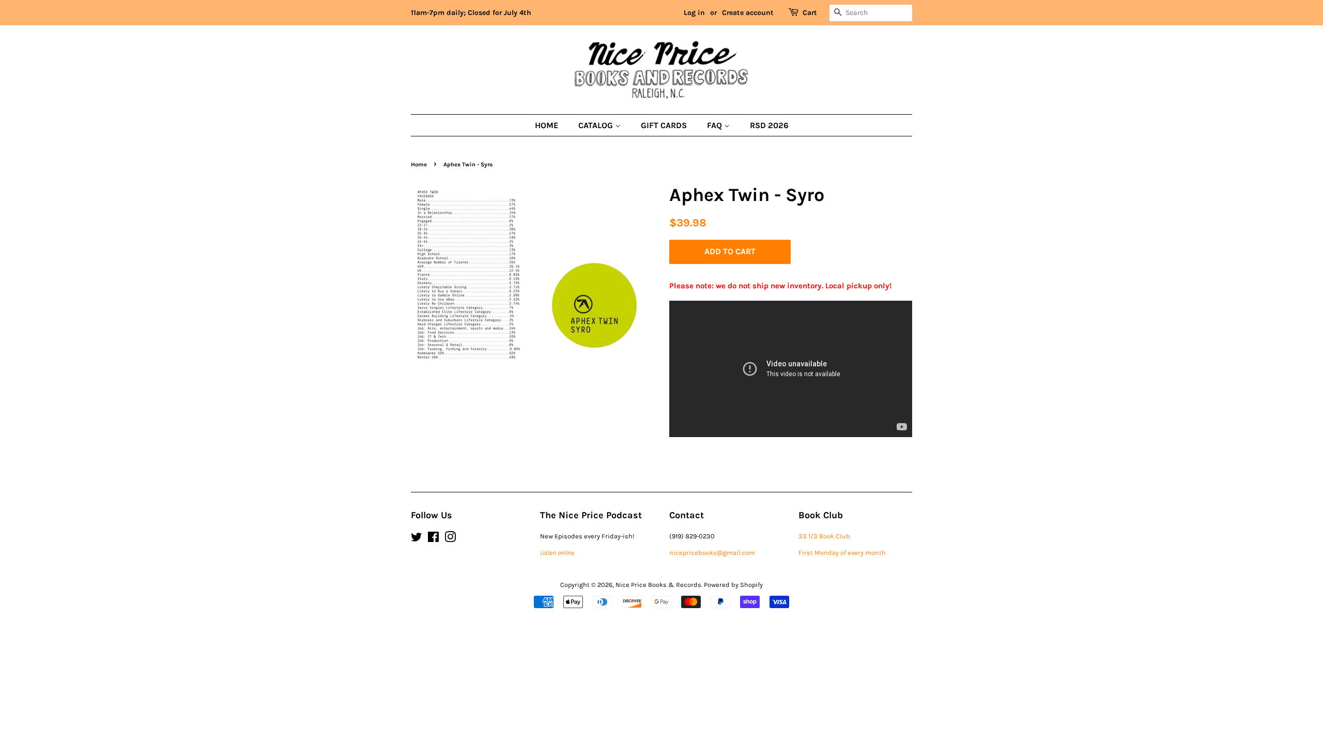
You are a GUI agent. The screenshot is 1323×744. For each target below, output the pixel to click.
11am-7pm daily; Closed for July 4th (471, 12)
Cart (810, 12)
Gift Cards (664, 125)
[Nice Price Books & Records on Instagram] (450, 539)
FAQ (715, 125)
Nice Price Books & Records (658, 584)
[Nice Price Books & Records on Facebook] (433, 539)
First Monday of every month (842, 552)
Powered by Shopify (733, 584)
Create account (748, 12)
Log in (694, 12)
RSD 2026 (769, 125)
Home (546, 125)
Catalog (596, 125)
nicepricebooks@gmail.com (712, 552)
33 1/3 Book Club (824, 536)
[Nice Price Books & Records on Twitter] (416, 539)
